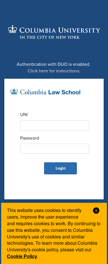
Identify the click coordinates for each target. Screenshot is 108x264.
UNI (24, 114)
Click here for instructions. (54, 71)
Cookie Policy (22, 256)
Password (29, 138)
